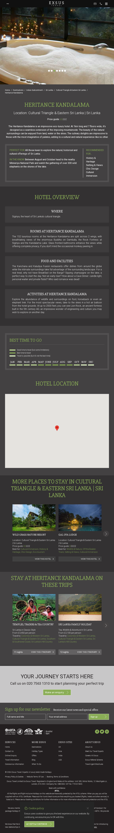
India (60, 756)
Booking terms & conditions (58, 777)
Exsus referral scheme (94, 760)
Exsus (57, 3)
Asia (60, 751)
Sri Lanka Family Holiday (75, 624)
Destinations (18, 90)
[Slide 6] (62, 71)
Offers (34, 756)
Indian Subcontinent (34, 90)
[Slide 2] (52, 71)
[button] (57, 428)
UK (59, 747)
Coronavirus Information (14, 764)
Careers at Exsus (91, 756)
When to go (36, 764)
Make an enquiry (54, 692)
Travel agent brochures (94, 764)
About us (88, 747)
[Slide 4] (57, 71)
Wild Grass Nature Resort (29, 534)
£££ (65, 119)
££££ (73, 546)
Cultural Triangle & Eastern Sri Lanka (71, 90)
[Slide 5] (60, 71)
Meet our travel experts (94, 751)
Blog (33, 760)
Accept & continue (36, 824)
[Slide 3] (54, 71)
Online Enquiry (11, 756)
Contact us (9, 751)
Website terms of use (35, 777)
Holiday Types (37, 751)
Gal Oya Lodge (67, 534)
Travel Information (12, 760)
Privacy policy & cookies (14, 777)
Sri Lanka (49, 90)
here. (95, 827)
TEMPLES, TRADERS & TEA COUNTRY (33, 624)
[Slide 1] (49, 71)
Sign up (94, 717)
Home (7, 90)
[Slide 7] (65, 71)
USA (60, 760)
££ (63, 119)
